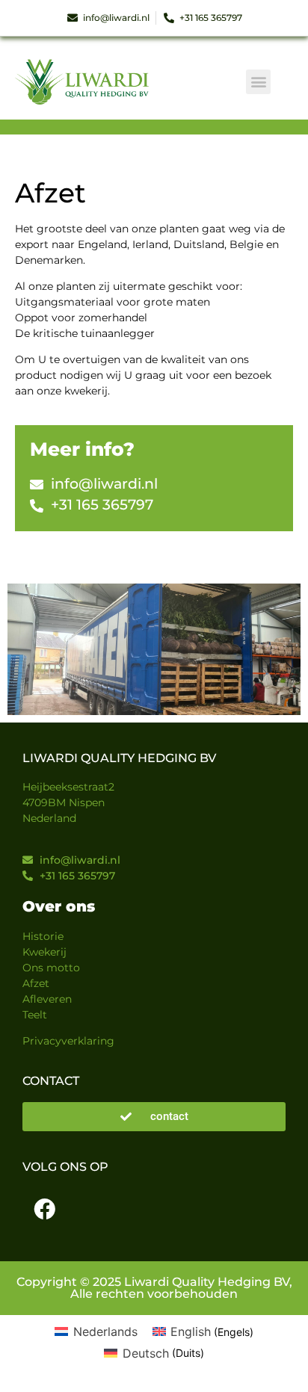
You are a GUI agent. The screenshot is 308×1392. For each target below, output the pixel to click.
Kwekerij (44, 952)
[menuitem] (95, 1332)
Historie (43, 936)
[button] (258, 81)
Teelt (34, 1014)
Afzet (35, 983)
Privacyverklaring (68, 1041)
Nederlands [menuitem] (105, 1331)
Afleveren (47, 999)
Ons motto (51, 967)
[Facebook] (44, 1209)
